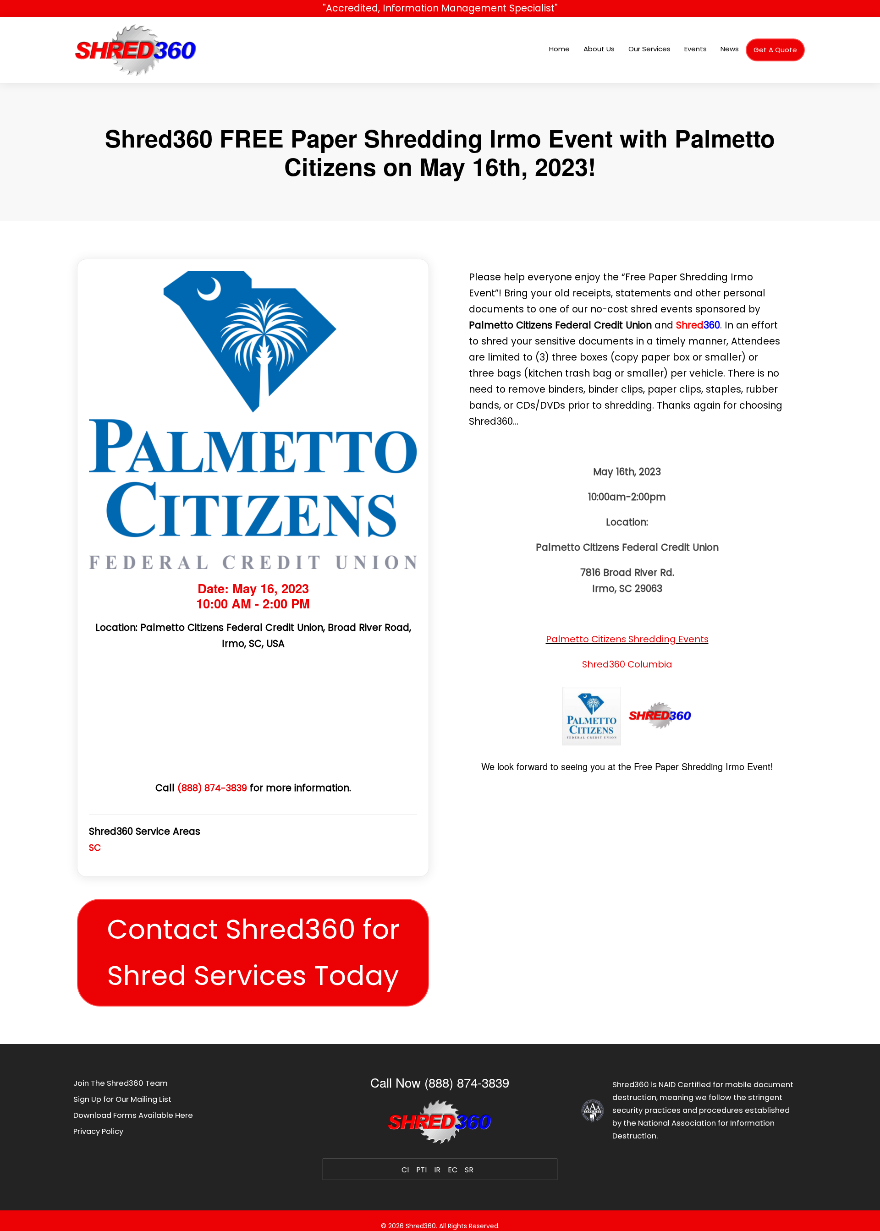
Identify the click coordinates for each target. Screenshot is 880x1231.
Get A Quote (775, 50)
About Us (599, 49)
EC (452, 1170)
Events (695, 49)
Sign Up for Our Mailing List (122, 1099)
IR (437, 1170)
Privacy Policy (98, 1131)
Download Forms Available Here (133, 1115)
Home (559, 49)
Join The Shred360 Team (120, 1083)
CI (405, 1170)
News (729, 49)
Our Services (649, 49)
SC (95, 847)
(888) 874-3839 (212, 788)
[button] (253, 953)
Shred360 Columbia (627, 664)
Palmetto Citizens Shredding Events (627, 639)
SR (469, 1170)
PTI (421, 1170)
